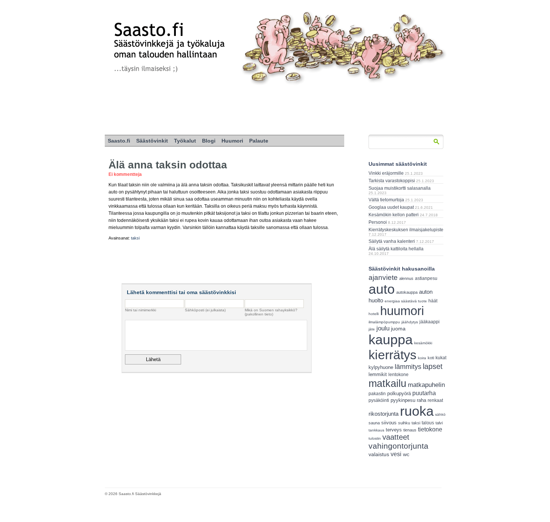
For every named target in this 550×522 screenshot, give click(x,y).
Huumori (232, 141)
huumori (402, 311)
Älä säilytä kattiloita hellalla (396, 248)
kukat (441, 357)
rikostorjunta (383, 413)
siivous (389, 422)
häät (432, 300)
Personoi (378, 222)
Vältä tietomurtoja (386, 199)
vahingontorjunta (398, 446)
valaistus (379, 454)
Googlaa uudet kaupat (391, 207)
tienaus (409, 430)
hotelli (374, 314)
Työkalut (185, 141)
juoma (398, 329)
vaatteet (395, 437)
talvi (439, 423)
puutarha (424, 393)
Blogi (209, 141)
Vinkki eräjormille (386, 173)
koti (431, 357)
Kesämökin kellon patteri (394, 214)
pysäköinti (379, 400)
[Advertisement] (275, 110)
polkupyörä (399, 393)
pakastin (377, 393)
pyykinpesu (403, 400)
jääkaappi (429, 321)
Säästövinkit (152, 141)
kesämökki (423, 343)
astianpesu (426, 278)
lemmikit (378, 374)
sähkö (440, 414)
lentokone (398, 374)
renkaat (435, 400)
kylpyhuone (381, 367)
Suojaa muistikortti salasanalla (400, 188)
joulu (382, 328)
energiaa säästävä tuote (406, 301)
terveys (394, 430)
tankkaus (376, 430)
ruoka (417, 411)
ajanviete (383, 277)
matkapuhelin (426, 384)
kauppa (391, 339)
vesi (396, 454)
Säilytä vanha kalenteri (392, 241)
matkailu (387, 383)
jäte (372, 329)
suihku (404, 423)
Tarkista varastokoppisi (392, 180)
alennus (406, 278)
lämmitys (408, 366)
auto (382, 289)
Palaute (258, 141)
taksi (135, 238)
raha (421, 400)
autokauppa (407, 292)
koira (422, 358)
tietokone (430, 429)
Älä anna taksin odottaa (168, 165)
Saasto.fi (119, 141)
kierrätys (392, 355)
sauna (374, 423)
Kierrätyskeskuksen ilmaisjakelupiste (406, 229)
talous (428, 422)
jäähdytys (409, 322)
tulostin (375, 438)
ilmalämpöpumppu (384, 322)
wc (406, 454)
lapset (433, 366)
